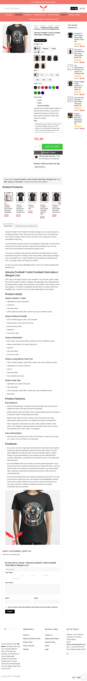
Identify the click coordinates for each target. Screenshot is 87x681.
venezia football (40, 166)
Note (35, 120)
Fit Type (37, 44)
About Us (26, 635)
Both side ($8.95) (43, 105)
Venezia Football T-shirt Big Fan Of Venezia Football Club (20, 208)
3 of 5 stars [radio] (27, 575)
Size (35, 70)
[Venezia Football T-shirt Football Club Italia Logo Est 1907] (44, 197)
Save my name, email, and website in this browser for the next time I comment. (33, 607)
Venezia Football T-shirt (31, 206)
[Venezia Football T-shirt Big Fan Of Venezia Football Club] (20, 197)
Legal (47, 649)
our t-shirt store (25, 265)
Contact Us (48, 635)
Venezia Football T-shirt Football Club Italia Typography (8, 208)
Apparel (9, 15)
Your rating (9, 572)
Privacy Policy (28, 642)
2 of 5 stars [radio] (17, 575)
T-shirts (51, 26)
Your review (9, 582)
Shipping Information (52, 638)
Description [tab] (8, 226)
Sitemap (26, 649)
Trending (18, 15)
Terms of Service (28, 646)
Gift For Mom (53, 15)
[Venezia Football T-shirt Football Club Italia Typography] (9, 197)
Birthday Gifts (40, 15)
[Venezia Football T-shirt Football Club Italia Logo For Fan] (56, 197)
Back (39, 103)
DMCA (47, 646)
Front (40, 100)
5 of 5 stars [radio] (9, 578)
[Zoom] (5, 50)
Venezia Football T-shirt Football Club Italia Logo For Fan (56, 208)
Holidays (28, 15)
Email (36, 598)
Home (36, 26)
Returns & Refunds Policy (31, 638)
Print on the (38, 97)
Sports (64, 15)
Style (36, 52)
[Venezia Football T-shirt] (32, 197)
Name (7, 598)
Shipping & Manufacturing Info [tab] (26, 226)
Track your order (36, 19)
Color (36, 83)
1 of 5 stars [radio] (7, 575)
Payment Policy (50, 642)
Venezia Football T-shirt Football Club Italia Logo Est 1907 (44, 209)
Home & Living (74, 15)
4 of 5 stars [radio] (39, 575)
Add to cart (52, 147)
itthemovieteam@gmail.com (76, 644)
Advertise (49, 19)
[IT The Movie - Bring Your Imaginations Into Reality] (43, 8)
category (8, 182)
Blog (57, 19)
